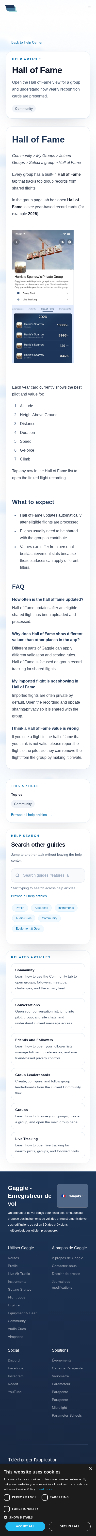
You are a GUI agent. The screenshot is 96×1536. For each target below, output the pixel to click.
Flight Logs (16, 1297)
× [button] (90, 1469)
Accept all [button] (25, 1526)
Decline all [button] (70, 1526)
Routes (13, 1258)
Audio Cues (24, 918)
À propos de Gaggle (67, 1258)
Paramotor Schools (67, 1415)
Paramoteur (61, 1384)
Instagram (16, 1376)
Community (24, 109)
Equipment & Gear (28, 928)
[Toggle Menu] (89, 7)
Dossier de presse (66, 1274)
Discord (14, 1360)
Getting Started (20, 1289)
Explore (14, 1305)
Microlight (59, 1407)
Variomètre (60, 1376)
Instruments (66, 908)
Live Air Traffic (19, 1274)
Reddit (13, 1384)
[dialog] (48, 1500)
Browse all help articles (31, 815)
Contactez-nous (64, 1266)
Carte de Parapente (67, 1368)
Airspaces (41, 908)
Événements (61, 1360)
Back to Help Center (24, 42)
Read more (44, 1489)
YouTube (15, 1392)
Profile (20, 908)
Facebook (15, 1368)
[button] (48, 1517)
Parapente (60, 1392)
